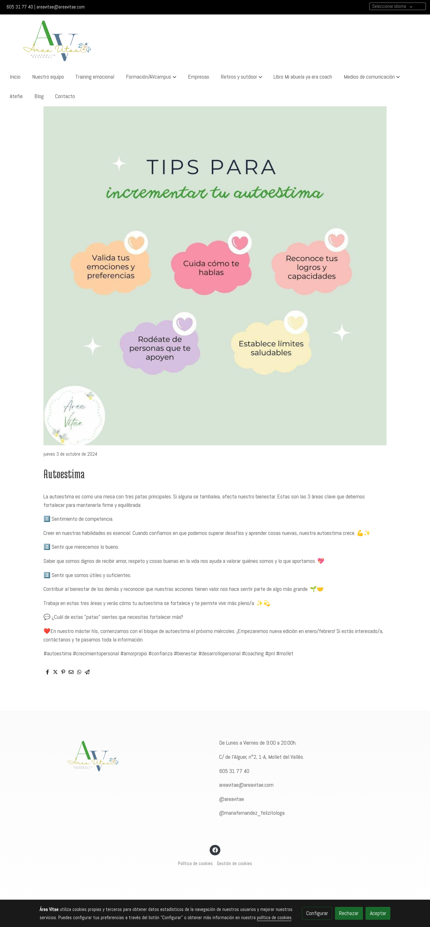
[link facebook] (215, 849)
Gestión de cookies (234, 863)
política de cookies (274, 917)
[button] (151, 76)
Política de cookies (195, 863)
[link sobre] (125, 756)
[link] (57, 41)
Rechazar (349, 913)
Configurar (317, 913)
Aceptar (378, 913)
